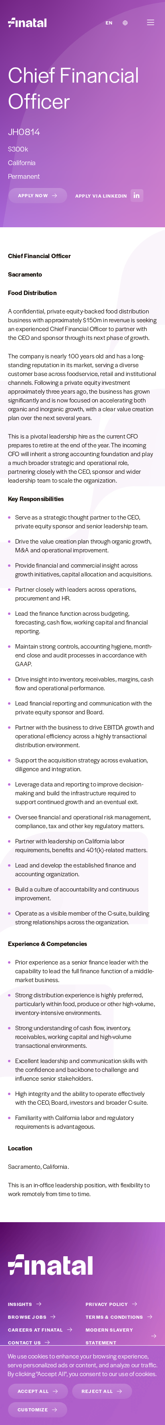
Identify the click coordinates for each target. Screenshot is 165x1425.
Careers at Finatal (35, 1329)
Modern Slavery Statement (109, 1336)
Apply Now (33, 195)
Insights (20, 1304)
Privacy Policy (107, 1304)
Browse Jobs (27, 1317)
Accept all (33, 1391)
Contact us (24, 1342)
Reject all (97, 1391)
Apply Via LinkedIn (101, 195)
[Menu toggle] (150, 22)
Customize (33, 1409)
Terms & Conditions (114, 1317)
